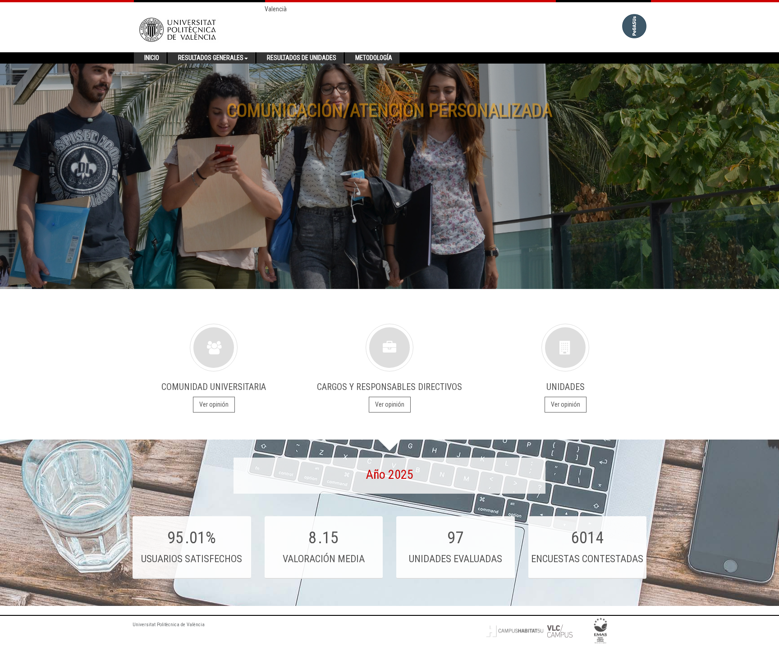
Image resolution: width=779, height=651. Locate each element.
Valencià (276, 9)
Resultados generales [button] (210, 57)
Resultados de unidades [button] (301, 57)
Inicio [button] (151, 57)
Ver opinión (214, 404)
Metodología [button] (373, 57)
